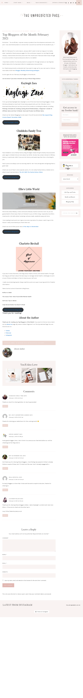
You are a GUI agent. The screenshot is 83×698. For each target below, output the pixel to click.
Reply (5, 406)
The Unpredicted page (41, 15)
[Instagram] (76, 0)
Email (4, 563)
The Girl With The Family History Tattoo (31, 172)
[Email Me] (66, 0)
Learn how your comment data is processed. (38, 594)
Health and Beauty (70, 197)
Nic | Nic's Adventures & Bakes (19, 415)
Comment (5, 538)
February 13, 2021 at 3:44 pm (16, 501)
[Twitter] (71, 0)
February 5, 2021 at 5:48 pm (16, 436)
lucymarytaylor (14, 498)
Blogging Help (6, 31)
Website (5, 571)
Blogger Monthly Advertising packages (27, 70)
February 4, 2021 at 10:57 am (16, 417)
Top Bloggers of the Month (20, 31)
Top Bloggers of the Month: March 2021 (13, 376)
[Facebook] (69, 0)
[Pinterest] (74, 0)
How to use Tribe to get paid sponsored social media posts (28, 377)
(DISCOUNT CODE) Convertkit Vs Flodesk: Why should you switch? (45, 378)
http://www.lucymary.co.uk (14, 511)
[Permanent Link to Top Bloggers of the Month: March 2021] (13, 382)
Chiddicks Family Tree (16, 395)
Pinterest (8, 333)
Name (4, 554)
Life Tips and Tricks (70, 192)
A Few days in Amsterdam (30, 226)
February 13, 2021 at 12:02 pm (16, 479)
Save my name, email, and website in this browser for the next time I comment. (25, 580)
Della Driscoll (14, 477)
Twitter (8, 330)
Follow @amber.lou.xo (73, 605)
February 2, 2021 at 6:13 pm (16, 398)
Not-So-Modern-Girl (15, 455)
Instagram (9, 335)
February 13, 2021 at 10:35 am (16, 458)
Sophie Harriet (14, 434)
